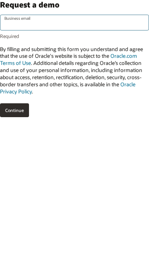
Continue (14, 110)
